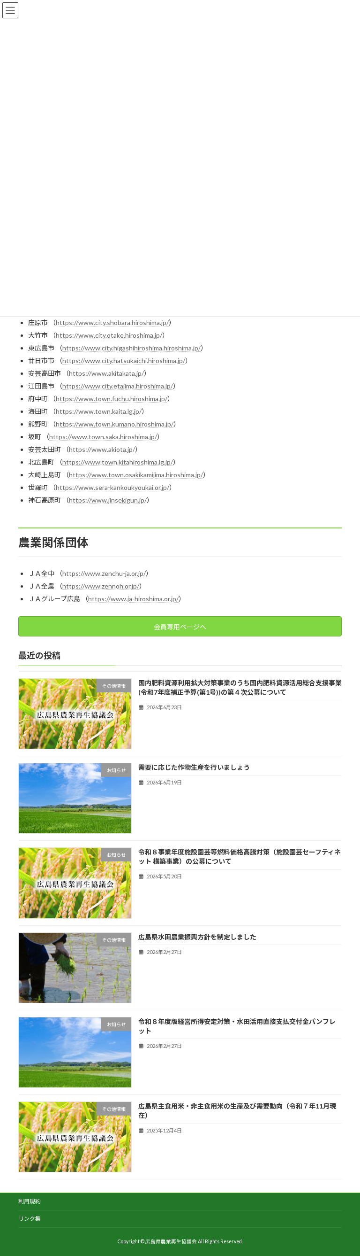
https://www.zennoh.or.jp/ (100, 586)
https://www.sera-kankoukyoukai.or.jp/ (112, 487)
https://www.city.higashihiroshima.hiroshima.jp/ (131, 348)
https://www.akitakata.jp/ (106, 373)
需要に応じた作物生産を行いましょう (194, 767)
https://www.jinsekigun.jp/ (108, 500)
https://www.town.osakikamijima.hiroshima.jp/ (136, 475)
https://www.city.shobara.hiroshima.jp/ (112, 322)
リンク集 (29, 1218)
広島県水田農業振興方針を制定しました (197, 936)
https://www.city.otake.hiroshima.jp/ (109, 335)
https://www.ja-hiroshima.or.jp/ (133, 599)
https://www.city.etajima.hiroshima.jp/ (117, 386)
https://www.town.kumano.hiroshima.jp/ (114, 424)
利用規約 (29, 1201)
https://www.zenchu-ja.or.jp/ (104, 573)
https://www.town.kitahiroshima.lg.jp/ (117, 462)
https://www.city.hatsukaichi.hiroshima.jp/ (123, 360)
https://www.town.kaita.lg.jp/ (99, 411)
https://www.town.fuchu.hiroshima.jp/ (111, 399)
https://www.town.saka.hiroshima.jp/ (103, 437)
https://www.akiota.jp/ (102, 449)
